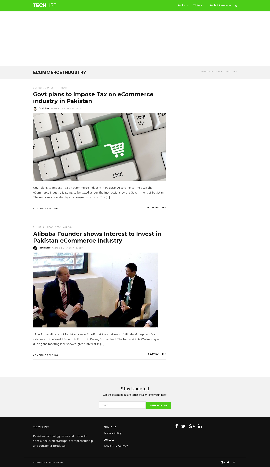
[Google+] (192, 426)
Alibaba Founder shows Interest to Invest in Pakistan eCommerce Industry (97, 237)
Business (38, 87)
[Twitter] (183, 426)
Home (204, 71)
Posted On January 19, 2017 (68, 248)
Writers (197, 5)
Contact (108, 439)
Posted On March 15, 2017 (66, 108)
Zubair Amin (44, 108)
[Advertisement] (135, 39)
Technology (64, 227)
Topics (181, 5)
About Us (109, 427)
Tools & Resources (220, 5)
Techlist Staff (44, 247)
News (64, 87)
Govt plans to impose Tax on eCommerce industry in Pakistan (93, 97)
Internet (52, 87)
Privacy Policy (112, 433)
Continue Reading (45, 208)
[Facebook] (176, 426)
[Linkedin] (200, 426)
